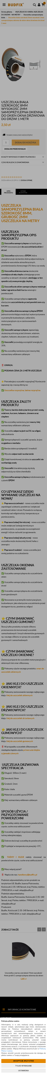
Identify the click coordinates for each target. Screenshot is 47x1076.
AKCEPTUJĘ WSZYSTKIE (23, 1061)
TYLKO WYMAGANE (23, 1066)
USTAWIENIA (23, 1071)
